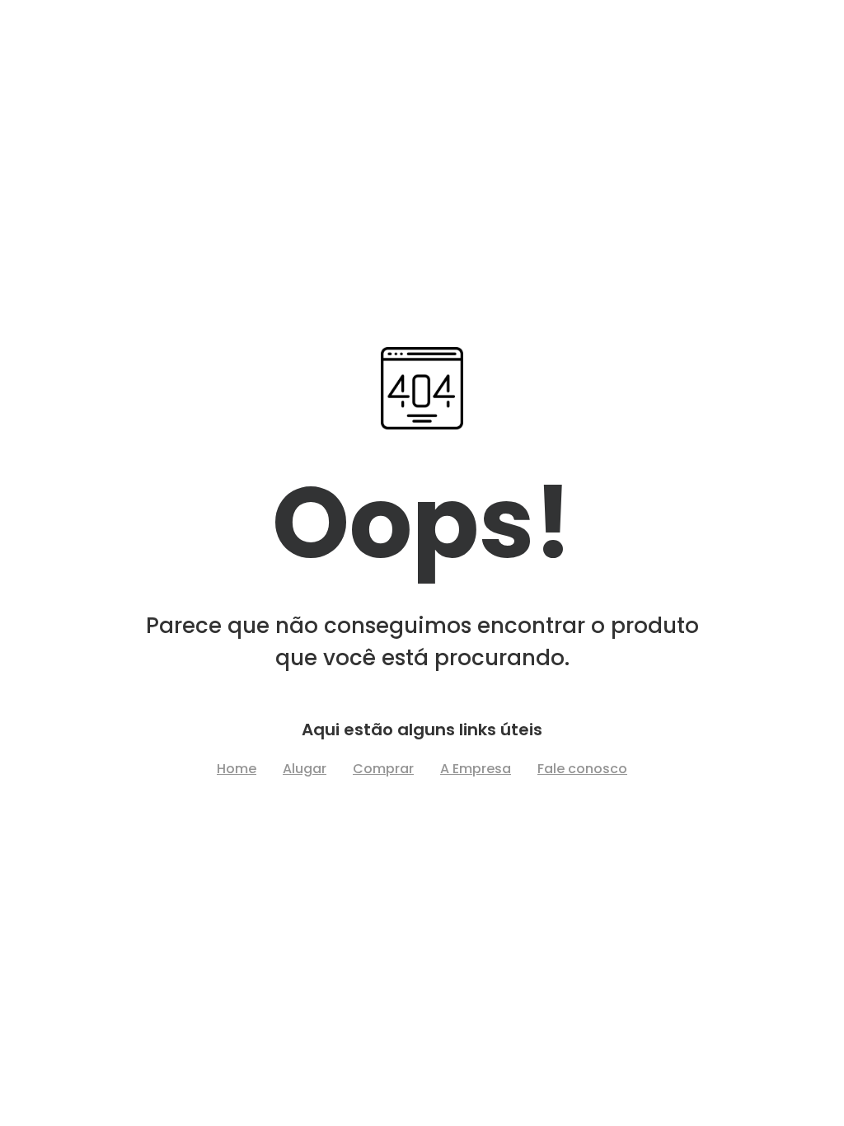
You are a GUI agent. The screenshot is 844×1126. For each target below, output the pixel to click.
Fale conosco (582, 768)
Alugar (304, 768)
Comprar (383, 768)
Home (236, 768)
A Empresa (475, 768)
